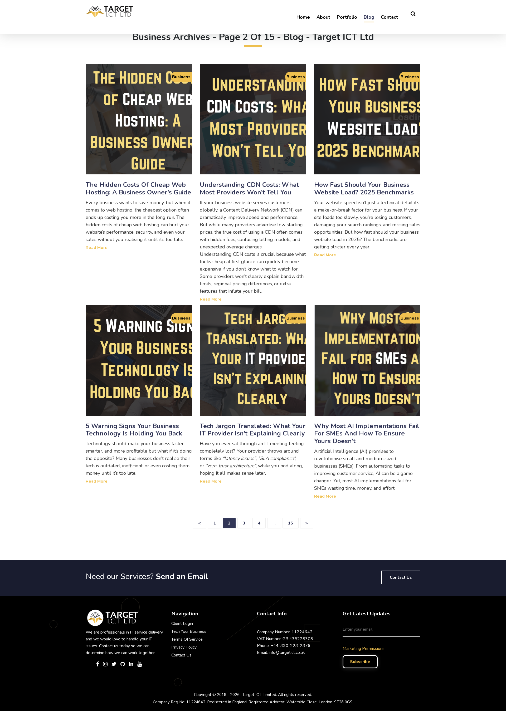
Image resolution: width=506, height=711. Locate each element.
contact (389, 17)
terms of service (187, 639)
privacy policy (184, 647)
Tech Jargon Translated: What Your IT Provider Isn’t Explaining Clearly (252, 430)
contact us (401, 577)
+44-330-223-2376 (290, 646)
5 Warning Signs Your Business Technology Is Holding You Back (134, 430)
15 (290, 523)
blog (369, 17)
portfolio (347, 17)
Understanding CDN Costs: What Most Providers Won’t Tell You (249, 188)
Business (181, 77)
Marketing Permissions (364, 648)
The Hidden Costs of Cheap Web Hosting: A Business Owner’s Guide (138, 188)
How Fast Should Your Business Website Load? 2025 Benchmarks (364, 188)
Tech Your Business (188, 631)
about (323, 17)
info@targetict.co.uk (287, 652)
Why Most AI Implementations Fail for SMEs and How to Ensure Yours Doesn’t (366, 433)
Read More (97, 248)
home (303, 17)
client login (182, 623)
